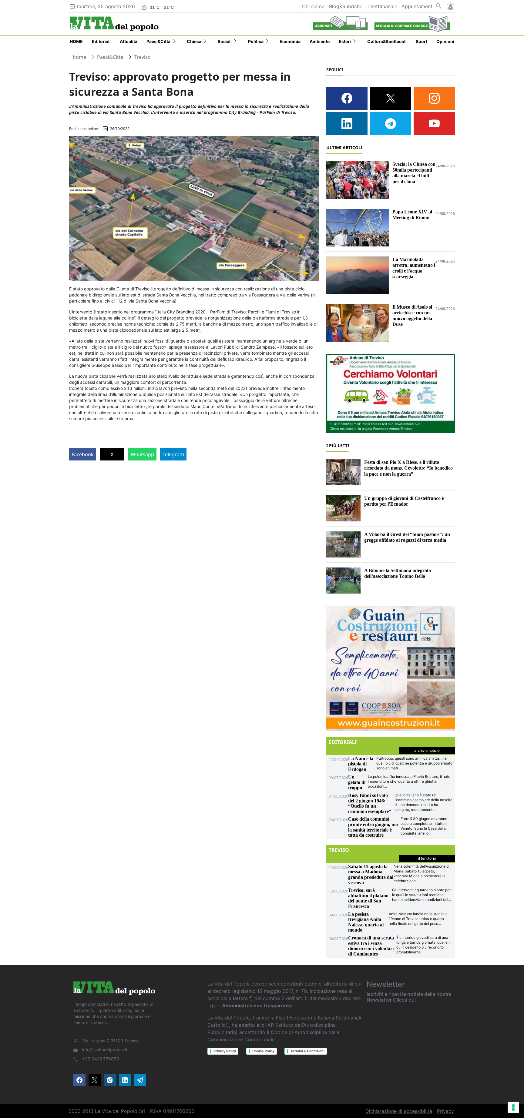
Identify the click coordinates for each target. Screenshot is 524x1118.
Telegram (173, 454)
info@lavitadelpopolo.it (104, 1049)
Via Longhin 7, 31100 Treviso (110, 1040)
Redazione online (83, 128)
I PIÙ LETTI (337, 445)
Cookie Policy (263, 1051)
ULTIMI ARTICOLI (344, 147)
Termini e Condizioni (307, 1051)
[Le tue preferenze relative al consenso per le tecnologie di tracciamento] (513, 1107)
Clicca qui (404, 1000)
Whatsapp (142, 454)
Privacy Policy (224, 1051)
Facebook (83, 454)
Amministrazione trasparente (257, 1006)
